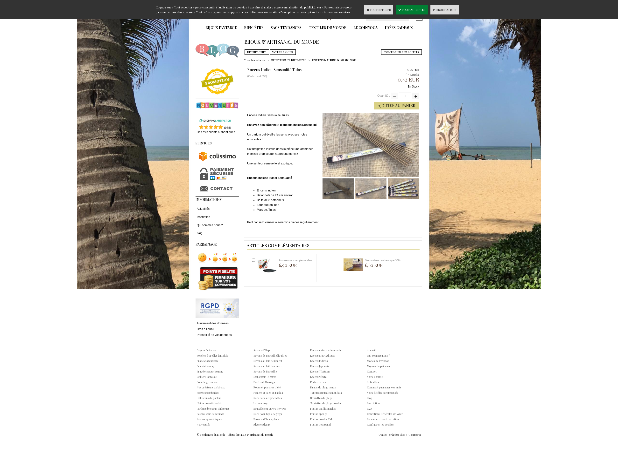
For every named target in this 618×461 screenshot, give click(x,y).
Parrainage (206, 244)
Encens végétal (318, 377)
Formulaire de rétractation (383, 419)
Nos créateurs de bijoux (211, 387)
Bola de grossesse (207, 382)
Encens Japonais (319, 366)
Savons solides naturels (210, 414)
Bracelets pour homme (210, 371)
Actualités (203, 208)
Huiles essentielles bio (209, 403)
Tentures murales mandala (326, 392)
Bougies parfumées (207, 392)
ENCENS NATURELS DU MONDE (334, 60)
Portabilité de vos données (214, 335)
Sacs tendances (286, 27)
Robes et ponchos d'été (267, 387)
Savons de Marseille (265, 371)
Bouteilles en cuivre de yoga (269, 408)
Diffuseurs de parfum (209, 398)
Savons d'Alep (261, 350)
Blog (369, 398)
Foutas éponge (318, 414)
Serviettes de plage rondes (325, 403)
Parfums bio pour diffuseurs (213, 408)
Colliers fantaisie (207, 377)
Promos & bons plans (266, 419)
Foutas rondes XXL (321, 419)
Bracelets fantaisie (207, 361)
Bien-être (253, 27)
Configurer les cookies (380, 424)
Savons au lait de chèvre (267, 366)
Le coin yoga (365, 27)
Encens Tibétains (320, 371)
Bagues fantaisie (206, 350)
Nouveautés (203, 424)
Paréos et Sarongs (264, 382)
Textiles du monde (327, 27)
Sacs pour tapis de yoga (267, 414)
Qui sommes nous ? (210, 225)
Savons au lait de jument (267, 361)
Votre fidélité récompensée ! (383, 392)
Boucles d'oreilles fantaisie (212, 355)
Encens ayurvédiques (322, 355)
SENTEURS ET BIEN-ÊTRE (288, 60)
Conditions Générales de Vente (385, 414)
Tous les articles (255, 60)
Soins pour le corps (264, 377)
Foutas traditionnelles (323, 408)
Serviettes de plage (321, 398)
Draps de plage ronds (323, 387)
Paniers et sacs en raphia (268, 392)
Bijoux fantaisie (221, 27)
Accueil (371, 350)
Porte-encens (318, 382)
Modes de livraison (378, 361)
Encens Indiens (319, 361)
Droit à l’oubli (205, 329)
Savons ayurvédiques (209, 419)
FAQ (199, 233)
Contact (372, 371)
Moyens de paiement (379, 366)
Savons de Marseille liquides (270, 355)
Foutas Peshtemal (320, 424)
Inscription (203, 217)
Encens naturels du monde (325, 350)
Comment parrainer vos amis (384, 387)
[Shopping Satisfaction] (215, 121)
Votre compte (375, 377)
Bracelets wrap (205, 366)
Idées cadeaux (399, 27)
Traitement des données (213, 323)
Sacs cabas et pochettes (267, 398)
